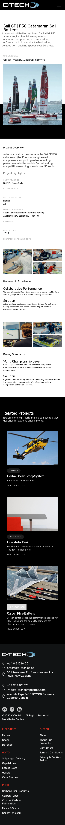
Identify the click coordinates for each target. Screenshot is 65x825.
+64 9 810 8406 (17, 663)
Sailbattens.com (11, 813)
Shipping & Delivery (13, 758)
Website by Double (13, 719)
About (43, 735)
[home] (23, 5)
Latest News (9, 767)
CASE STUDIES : (11, 56)
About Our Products (46, 742)
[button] (58, 5)
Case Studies (10, 777)
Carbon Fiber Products (15, 791)
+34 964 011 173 (18, 685)
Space (5, 740)
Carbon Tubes (10, 795)
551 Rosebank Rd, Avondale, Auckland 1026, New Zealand (31, 674)
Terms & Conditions (51, 752)
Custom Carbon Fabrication (11, 802)
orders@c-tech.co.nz (20, 668)
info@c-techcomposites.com (26, 690)
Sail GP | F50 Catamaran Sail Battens (24, 60)
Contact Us (46, 747)
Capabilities (9, 763)
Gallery (6, 772)
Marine (6, 735)
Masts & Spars (10, 808)
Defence (7, 744)
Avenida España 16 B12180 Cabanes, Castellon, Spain (30, 696)
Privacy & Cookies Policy (50, 759)
